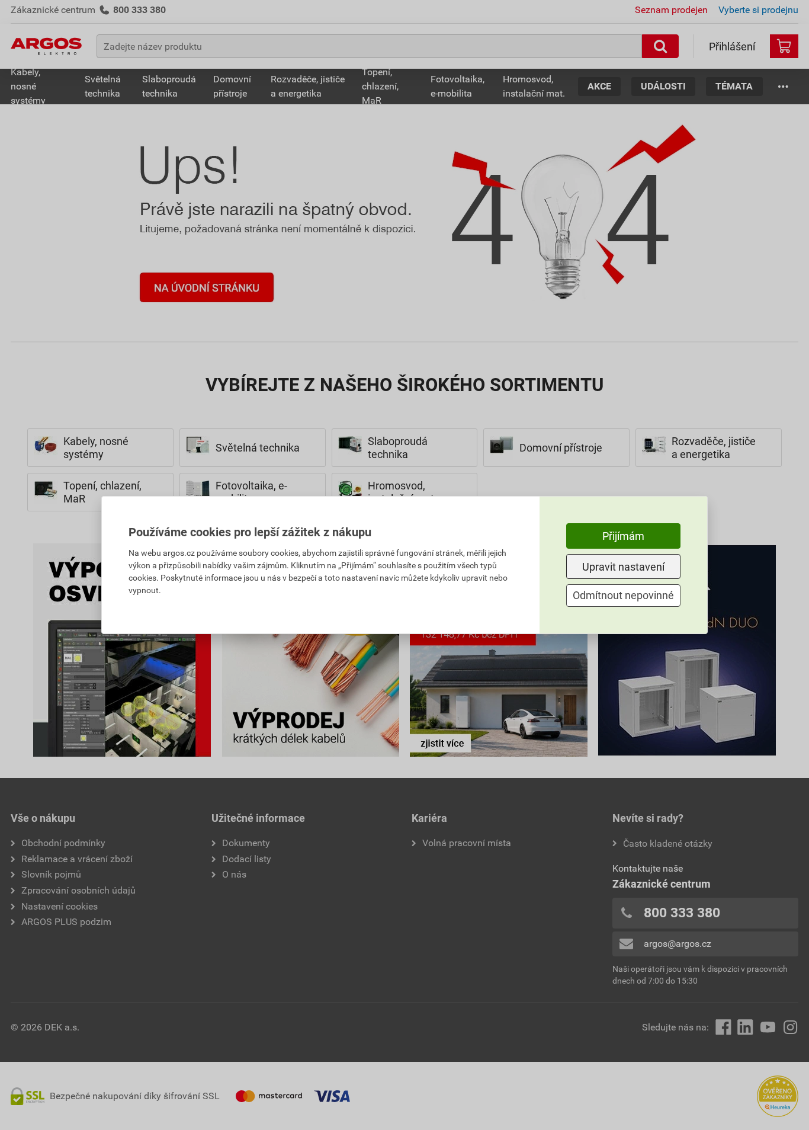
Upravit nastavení (623, 567)
